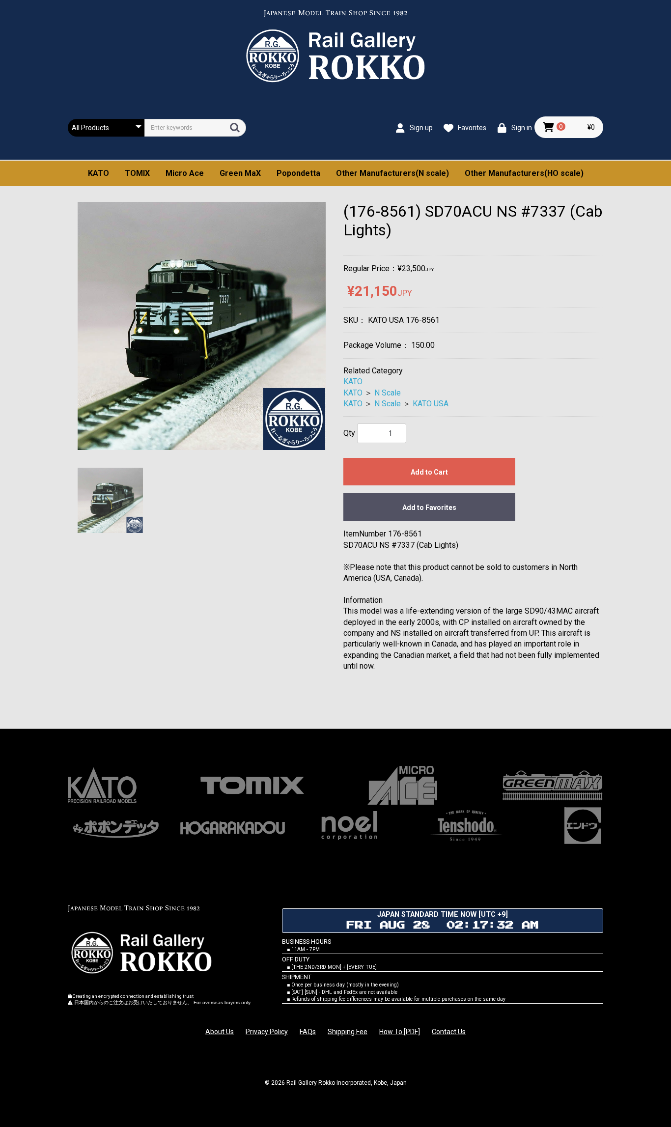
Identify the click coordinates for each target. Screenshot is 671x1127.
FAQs (308, 1032)
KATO (98, 173)
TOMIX (137, 173)
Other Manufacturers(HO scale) (524, 173)
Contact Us (449, 1032)
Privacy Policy (267, 1032)
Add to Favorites (429, 507)
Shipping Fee (347, 1032)
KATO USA (430, 403)
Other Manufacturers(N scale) (392, 173)
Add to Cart (429, 472)
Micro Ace (185, 173)
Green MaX (240, 173)
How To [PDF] (399, 1032)
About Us (219, 1032)
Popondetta (298, 173)
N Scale (387, 392)
